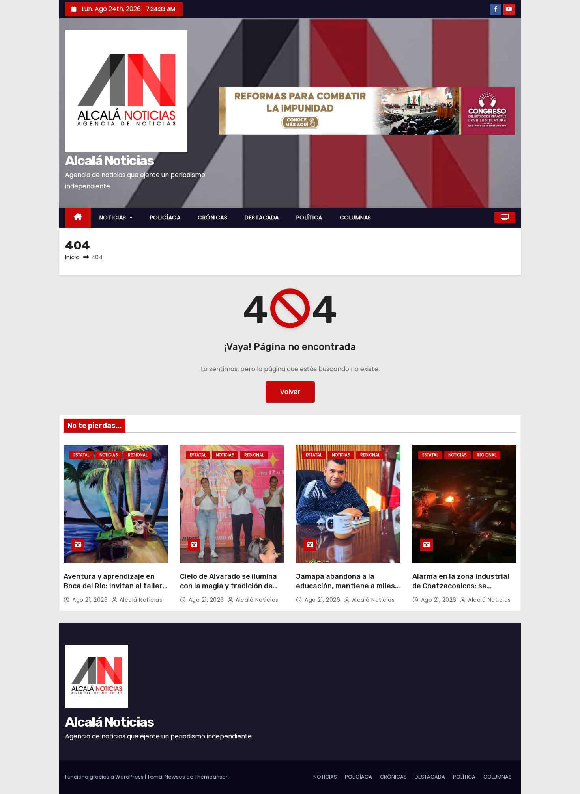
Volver (290, 391)
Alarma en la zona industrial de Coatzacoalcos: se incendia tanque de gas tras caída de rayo (461, 590)
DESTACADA (262, 217)
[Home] (78, 218)
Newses (175, 777)
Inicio (72, 257)
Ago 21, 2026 (91, 600)
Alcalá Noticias (109, 160)
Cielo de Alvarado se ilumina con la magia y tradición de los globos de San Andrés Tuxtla (228, 590)
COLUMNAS (355, 217)
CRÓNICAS (212, 217)
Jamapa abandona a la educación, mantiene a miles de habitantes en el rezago (345, 586)
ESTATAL (81, 455)
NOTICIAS (113, 217)
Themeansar (211, 777)
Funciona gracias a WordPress (105, 777)
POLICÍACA (165, 217)
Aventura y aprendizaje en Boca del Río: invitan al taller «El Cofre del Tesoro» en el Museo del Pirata (113, 590)
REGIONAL (138, 455)
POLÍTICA (309, 217)
